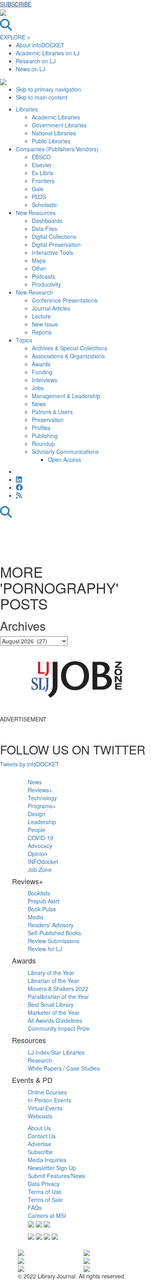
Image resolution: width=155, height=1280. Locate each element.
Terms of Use (45, 1192)
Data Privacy (44, 1184)
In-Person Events (49, 1100)
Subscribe (40, 1152)
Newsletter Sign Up (52, 1168)
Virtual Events (45, 1108)
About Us (39, 1128)
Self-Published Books (54, 933)
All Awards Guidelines (55, 1020)
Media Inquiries (47, 1160)
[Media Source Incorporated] (21, 1252)
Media (35, 917)
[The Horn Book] (86, 1252)
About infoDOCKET (40, 45)
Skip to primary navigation (48, 89)
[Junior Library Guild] (86, 1268)
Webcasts (40, 1116)
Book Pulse (42, 909)
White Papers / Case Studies (64, 1068)
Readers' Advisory (51, 925)
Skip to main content (41, 97)
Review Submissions (53, 941)
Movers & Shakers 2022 (58, 989)
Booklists (39, 893)
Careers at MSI (47, 1215)
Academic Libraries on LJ (47, 53)
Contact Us (42, 1136)
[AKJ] (21, 1268)
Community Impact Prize (58, 1028)
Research (40, 1060)
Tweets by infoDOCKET (29, 764)
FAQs (35, 1208)
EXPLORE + (15, 37)
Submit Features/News (56, 1176)
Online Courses (47, 1092)
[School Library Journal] (86, 1260)
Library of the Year (51, 973)
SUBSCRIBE (15, 4)
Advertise (39, 1144)
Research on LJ (36, 61)
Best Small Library (51, 1004)
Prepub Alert (43, 901)
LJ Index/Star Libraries (56, 1052)
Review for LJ (45, 949)
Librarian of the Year (53, 981)
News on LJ (30, 69)
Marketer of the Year (53, 1012)
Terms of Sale (45, 1200)
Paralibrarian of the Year (58, 997)
